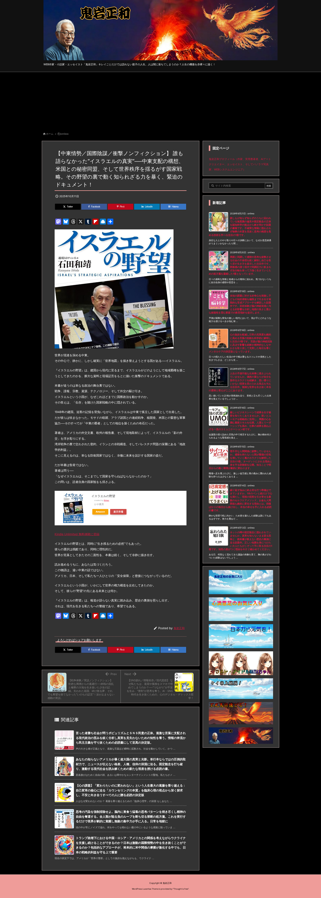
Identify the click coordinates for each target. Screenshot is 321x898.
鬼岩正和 (179, 628)
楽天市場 (118, 511)
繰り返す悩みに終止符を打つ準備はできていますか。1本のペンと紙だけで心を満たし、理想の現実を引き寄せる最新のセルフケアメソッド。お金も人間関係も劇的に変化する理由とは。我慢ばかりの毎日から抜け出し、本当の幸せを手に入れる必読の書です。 (240, 500)
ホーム (49, 133)
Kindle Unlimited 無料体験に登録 (77, 534)
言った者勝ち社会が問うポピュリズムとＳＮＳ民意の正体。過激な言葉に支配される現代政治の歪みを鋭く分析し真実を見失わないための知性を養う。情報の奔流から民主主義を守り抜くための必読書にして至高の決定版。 (131, 737)
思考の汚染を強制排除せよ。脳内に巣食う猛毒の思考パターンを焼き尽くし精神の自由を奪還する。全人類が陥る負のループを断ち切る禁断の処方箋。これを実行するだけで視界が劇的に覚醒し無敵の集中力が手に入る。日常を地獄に (131, 816)
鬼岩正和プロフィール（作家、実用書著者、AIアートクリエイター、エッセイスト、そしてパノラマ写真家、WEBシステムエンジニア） (240, 164)
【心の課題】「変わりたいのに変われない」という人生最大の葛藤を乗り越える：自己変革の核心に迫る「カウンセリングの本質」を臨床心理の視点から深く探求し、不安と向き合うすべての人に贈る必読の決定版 (131, 790)
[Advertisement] (160, 100)
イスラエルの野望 (103, 496)
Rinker (106, 500)
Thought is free (181, 889)
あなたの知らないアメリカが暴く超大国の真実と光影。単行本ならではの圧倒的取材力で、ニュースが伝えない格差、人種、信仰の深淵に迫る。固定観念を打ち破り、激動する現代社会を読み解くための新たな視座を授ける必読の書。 (131, 764)
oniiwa (64, 133)
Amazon (100, 511)
